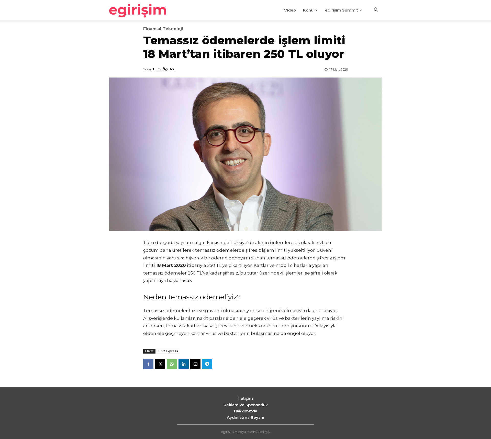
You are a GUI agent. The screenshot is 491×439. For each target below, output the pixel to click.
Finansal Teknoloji (163, 29)
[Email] (195, 364)
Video (290, 10)
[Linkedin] (183, 364)
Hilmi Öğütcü (164, 69)
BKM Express (168, 351)
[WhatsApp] (172, 364)
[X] (160, 364)
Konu (308, 10)
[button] (376, 10)
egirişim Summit (341, 10)
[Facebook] (148, 364)
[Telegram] (207, 364)
